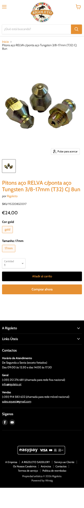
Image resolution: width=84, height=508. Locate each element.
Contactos (60, 466)
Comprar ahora (42, 289)
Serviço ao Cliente (64, 462)
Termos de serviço (28, 470)
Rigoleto (12, 196)
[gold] (8, 234)
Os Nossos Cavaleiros (24, 466)
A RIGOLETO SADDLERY (36, 462)
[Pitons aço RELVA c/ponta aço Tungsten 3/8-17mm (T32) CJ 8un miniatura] (8, 166)
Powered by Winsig (42, 480)
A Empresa (11, 462)
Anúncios (46, 466)
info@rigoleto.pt (11, 384)
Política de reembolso (54, 470)
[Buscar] (76, 29)
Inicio (5, 42)
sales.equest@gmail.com (16, 401)
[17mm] (9, 253)
